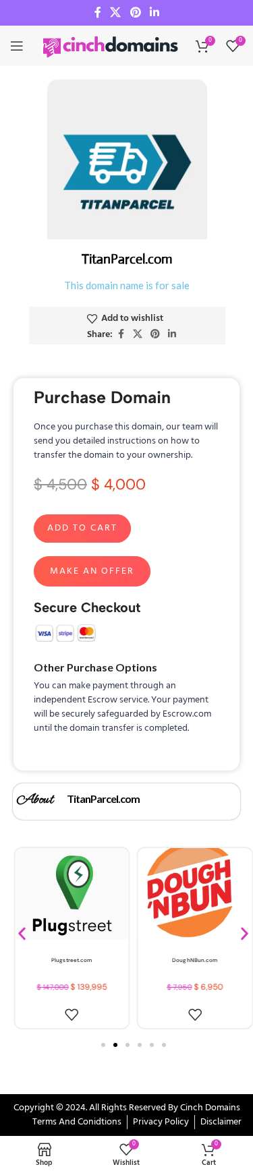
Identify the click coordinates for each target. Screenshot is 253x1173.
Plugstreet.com (71, 960)
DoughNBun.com (194, 960)
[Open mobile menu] (16, 45)
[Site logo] (111, 46)
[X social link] (115, 13)
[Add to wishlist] (71, 1014)
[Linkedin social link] (154, 13)
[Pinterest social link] (135, 13)
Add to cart (82, 528)
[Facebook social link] (98, 13)
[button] (21, 933)
